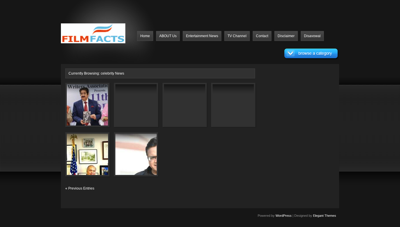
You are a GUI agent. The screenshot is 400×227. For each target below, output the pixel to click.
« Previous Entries (79, 188)
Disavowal (312, 36)
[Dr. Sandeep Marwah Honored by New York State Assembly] (79, 158)
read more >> (96, 120)
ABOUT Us (168, 36)
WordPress (284, 215)
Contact (262, 36)
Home (145, 36)
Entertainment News (202, 36)
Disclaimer (286, 36)
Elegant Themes (324, 215)
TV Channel (237, 36)
